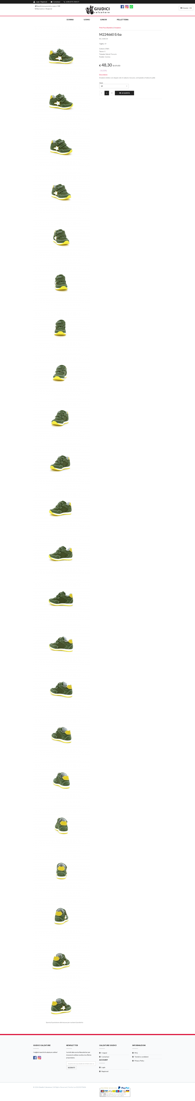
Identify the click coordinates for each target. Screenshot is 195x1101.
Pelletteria (122, 19)
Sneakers (117, 28)
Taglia (101, 83)
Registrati (104, 1071)
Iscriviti (71, 1068)
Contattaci (105, 1057)
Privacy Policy (139, 1061)
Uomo (87, 19)
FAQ (136, 1053)
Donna (70, 19)
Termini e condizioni (141, 1057)
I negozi (104, 1053)
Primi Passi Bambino (106, 28)
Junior (103, 19)
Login (103, 1067)
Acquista (126, 93)
